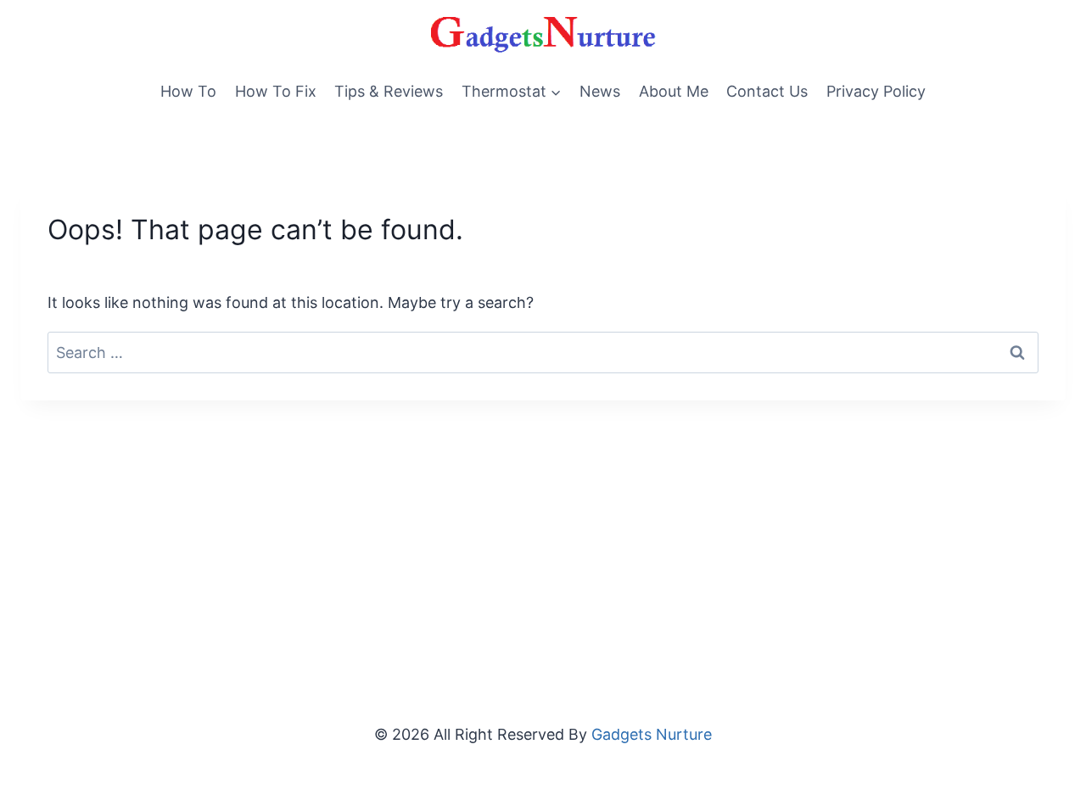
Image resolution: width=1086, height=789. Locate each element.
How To (188, 91)
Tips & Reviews (388, 91)
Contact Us (767, 91)
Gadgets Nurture (651, 734)
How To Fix (275, 91)
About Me (673, 91)
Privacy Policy (876, 91)
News (599, 91)
